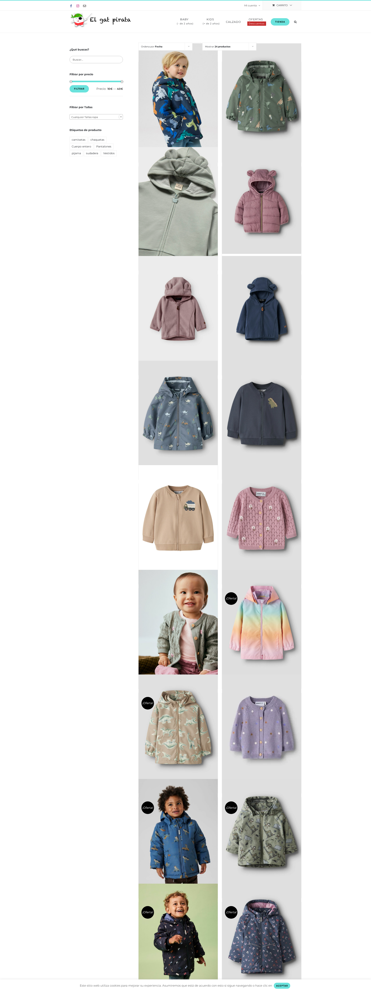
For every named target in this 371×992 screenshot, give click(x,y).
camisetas (78, 139)
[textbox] (96, 117)
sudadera (92, 153)
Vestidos (109, 153)
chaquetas (97, 139)
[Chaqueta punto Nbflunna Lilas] (261, 518)
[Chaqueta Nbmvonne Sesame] (178, 518)
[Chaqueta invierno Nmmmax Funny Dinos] (178, 96)
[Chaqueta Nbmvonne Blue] (261, 413)
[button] (295, 21)
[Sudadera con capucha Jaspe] (178, 203)
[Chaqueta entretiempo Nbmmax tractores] (178, 413)
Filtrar (79, 88)
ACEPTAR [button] (282, 985)
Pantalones (103, 146)
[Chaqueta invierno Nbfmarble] (261, 201)
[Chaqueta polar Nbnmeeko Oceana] (261, 309)
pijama (76, 153)
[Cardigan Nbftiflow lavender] (261, 727)
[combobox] (96, 117)
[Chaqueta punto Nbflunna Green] (178, 622)
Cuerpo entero (81, 146)
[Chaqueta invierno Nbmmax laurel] (261, 96)
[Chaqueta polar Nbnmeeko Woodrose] (178, 309)
